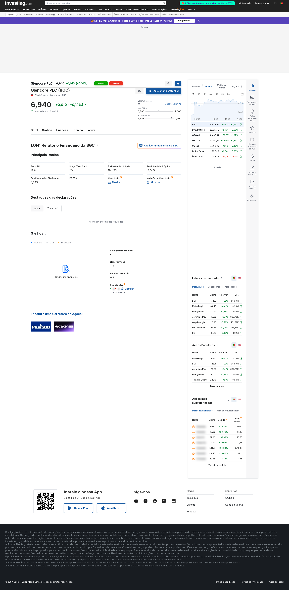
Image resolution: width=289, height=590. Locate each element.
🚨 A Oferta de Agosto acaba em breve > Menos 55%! (207, 3)
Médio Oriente (104, 14)
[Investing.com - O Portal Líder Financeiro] (18, 3)
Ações (11, 14)
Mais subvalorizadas (202, 410)
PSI (193, 124)
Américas (81, 14)
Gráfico (47, 130)
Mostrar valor (171, 104)
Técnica (77, 130)
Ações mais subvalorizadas (202, 400)
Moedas (196, 86)
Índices (208, 86)
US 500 (195, 146)
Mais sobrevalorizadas (228, 410)
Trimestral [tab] (52, 208)
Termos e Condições (224, 582)
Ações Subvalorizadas (149, 14)
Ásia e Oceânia (121, 14)
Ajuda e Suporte (234, 504)
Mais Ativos (198, 287)
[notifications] (275, 3)
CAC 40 (196, 135)
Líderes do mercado (205, 278)
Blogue (191, 491)
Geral (34, 130)
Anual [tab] (37, 208)
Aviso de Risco (276, 582)
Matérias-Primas (222, 86)
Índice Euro (197, 156)
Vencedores (214, 287)
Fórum (91, 130)
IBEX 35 (196, 140)
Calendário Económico (137, 9)
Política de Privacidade (252, 582)
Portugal (39, 14)
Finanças (62, 130)
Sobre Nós (231, 491)
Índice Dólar (198, 151)
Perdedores (230, 287)
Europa (92, 14)
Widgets (191, 511)
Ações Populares (203, 345)
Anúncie (229, 497)
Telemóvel (192, 497)
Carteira (191, 504)
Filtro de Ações (159, 9)
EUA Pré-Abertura (66, 14)
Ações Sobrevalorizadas (173, 14)
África (133, 14)
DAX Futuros (198, 130)
